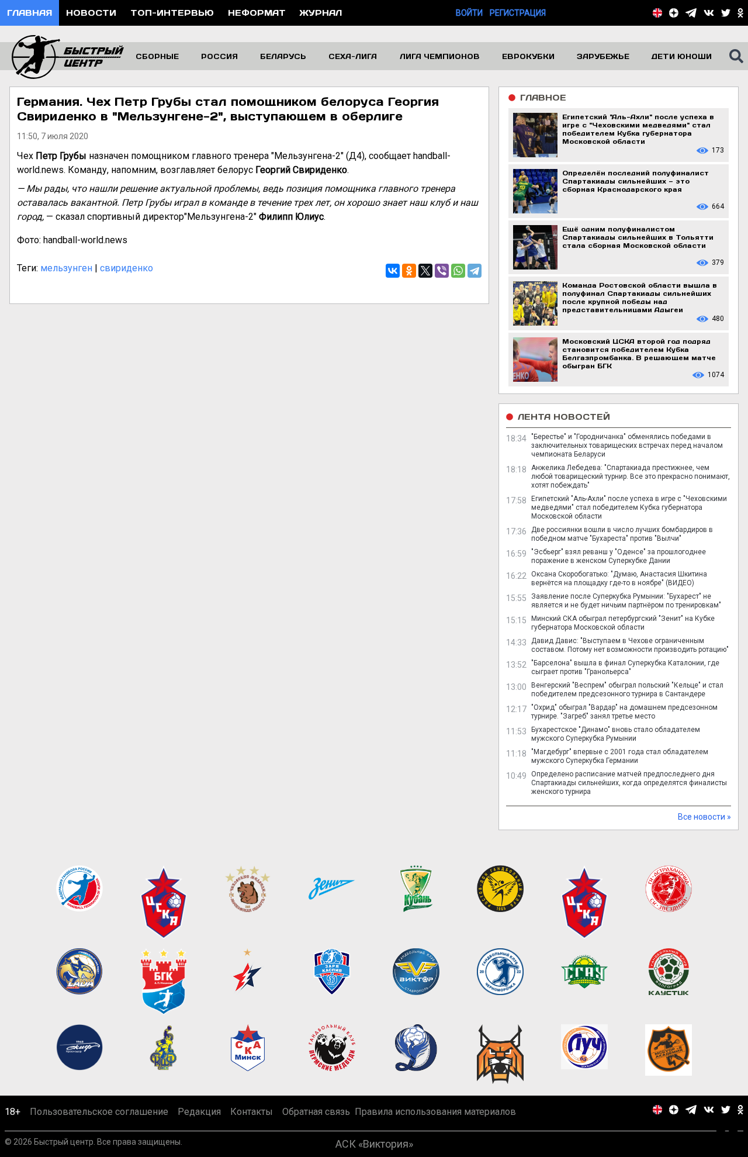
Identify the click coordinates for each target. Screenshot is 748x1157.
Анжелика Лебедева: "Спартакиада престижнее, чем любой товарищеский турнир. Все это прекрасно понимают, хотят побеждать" (630, 476)
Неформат (257, 13)
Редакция (199, 1111)
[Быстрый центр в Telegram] (691, 13)
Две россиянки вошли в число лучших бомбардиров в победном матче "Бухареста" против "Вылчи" (622, 534)
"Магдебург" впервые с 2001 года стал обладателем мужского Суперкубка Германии (619, 756)
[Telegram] (475, 271)
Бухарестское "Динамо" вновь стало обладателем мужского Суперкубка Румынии (615, 734)
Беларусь (283, 56)
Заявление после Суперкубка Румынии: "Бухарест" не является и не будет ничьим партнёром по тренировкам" (626, 600)
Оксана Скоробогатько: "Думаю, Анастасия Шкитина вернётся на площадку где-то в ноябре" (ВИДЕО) (619, 578)
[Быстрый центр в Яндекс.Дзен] (673, 13)
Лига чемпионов (440, 56)
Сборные (157, 56)
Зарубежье (603, 56)
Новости (91, 13)
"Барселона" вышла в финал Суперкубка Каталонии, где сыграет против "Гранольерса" (625, 667)
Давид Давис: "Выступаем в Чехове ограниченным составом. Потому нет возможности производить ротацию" (630, 645)
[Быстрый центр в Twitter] (725, 13)
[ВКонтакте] (393, 271)
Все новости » (704, 816)
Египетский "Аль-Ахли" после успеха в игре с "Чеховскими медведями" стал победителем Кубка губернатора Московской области (629, 507)
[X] (425, 271)
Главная (29, 13)
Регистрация (518, 13)
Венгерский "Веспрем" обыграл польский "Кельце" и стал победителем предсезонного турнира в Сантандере (627, 689)
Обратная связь (316, 1111)
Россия (219, 56)
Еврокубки (528, 56)
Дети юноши (682, 56)
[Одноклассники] (409, 271)
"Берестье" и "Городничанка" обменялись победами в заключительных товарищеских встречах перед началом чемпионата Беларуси (627, 445)
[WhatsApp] (458, 271)
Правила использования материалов (435, 1111)
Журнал (321, 13)
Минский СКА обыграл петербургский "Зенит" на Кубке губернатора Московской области (623, 622)
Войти (469, 13)
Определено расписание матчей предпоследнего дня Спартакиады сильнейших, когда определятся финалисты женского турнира (629, 783)
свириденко (126, 268)
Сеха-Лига (352, 56)
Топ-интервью (172, 13)
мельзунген (66, 268)
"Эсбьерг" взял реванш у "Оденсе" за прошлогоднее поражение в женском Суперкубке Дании (618, 556)
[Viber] (442, 271)
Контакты (251, 1111)
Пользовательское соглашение (99, 1111)
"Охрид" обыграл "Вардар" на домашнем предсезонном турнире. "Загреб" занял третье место (624, 711)
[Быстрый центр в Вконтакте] (709, 13)
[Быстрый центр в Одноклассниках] (740, 13)
